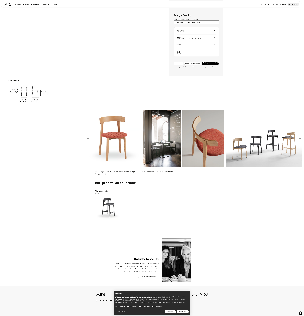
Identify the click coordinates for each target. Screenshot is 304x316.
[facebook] (100, 301)
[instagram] (97, 301)
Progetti (26, 4)
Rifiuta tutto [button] (170, 311)
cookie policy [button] (167, 297)
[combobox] (196, 22)
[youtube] (111, 301)
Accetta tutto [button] (182, 311)
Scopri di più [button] (121, 311)
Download (46, 4)
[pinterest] (107, 301)
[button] (300, 313)
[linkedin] (103, 301)
